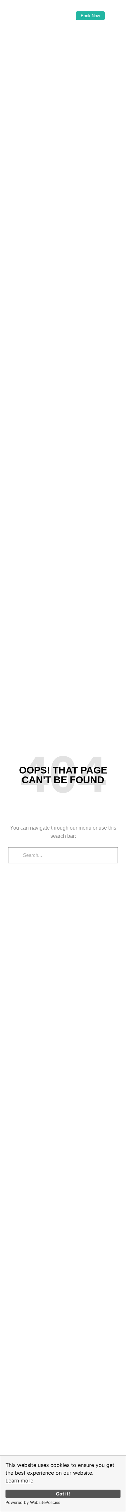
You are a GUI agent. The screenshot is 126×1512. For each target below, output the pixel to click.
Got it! (63, 1493)
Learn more (19, 1480)
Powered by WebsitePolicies (32, 1502)
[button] (63, 37)
